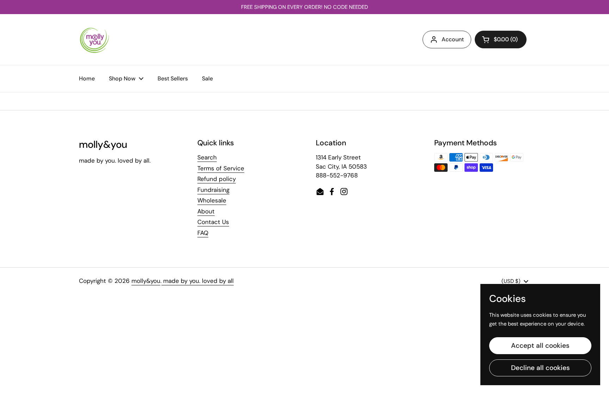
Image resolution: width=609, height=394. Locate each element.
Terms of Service (220, 168)
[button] (501, 39)
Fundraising (213, 190)
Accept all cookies (540, 345)
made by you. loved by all (197, 281)
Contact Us (213, 222)
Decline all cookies (540, 367)
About (206, 211)
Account (453, 39)
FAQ (202, 233)
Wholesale (211, 200)
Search (207, 157)
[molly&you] (94, 39)
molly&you (145, 281)
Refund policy (216, 179)
